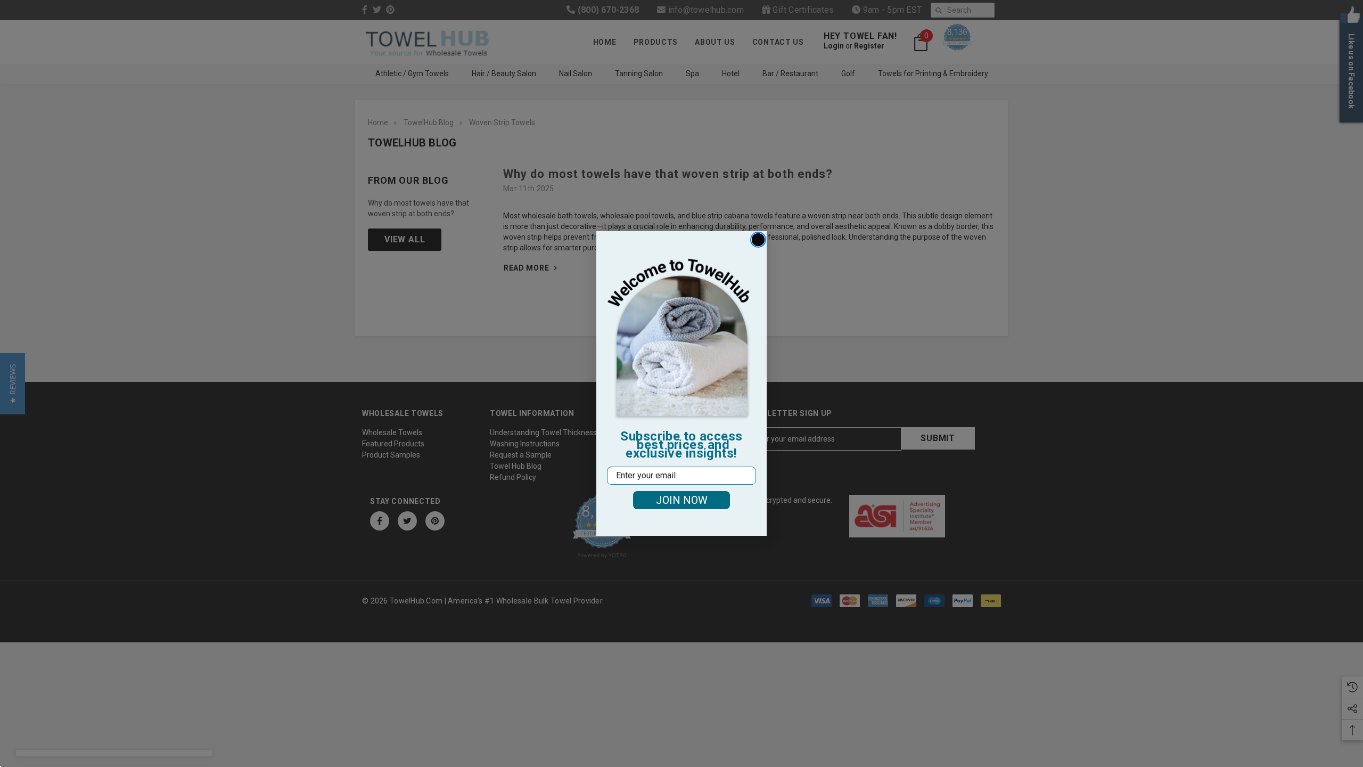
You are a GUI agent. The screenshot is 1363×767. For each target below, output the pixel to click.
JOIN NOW (682, 500)
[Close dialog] (758, 239)
